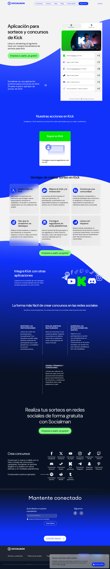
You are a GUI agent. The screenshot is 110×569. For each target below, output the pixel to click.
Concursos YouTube (70, 458)
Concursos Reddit (61, 478)
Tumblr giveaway (70, 478)
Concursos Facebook (51, 458)
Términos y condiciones (15, 556)
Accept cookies (99, 564)
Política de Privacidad (42, 519)
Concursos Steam (61, 468)
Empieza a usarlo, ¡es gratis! (23, 55)
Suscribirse (50, 523)
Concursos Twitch (99, 458)
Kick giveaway (70, 468)
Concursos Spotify (51, 478)
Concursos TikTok (89, 458)
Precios (48, 3)
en (99, 4)
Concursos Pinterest (99, 468)
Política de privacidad (35, 556)
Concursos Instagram (80, 458)
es (101, 4)
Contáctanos (53, 538)
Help (55, 3)
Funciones (39, 3)
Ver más (63, 564)
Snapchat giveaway (89, 468)
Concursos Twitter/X (61, 458)
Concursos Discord (51, 468)
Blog (62, 3)
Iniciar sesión (71, 3)
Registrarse (83, 3)
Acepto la (39, 519)
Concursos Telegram (80, 468)
